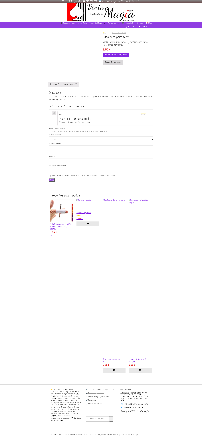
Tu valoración (55, 144)
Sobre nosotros (126, 389)
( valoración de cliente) (119, 33)
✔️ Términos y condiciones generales (100, 389)
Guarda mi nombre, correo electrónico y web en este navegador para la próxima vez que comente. (84, 176)
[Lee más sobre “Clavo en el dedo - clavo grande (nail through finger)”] (61, 235)
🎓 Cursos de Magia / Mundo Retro (73, 23)
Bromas (140, 23)
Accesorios (112, 23)
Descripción (55, 84)
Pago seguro (92, 400)
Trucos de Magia (96, 23)
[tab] (55, 84)
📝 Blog (149, 23)
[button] (87, 223)
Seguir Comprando (112, 62)
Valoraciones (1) (70, 84)
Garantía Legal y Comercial (98, 397)
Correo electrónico (57, 166)
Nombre (52, 156)
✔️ (87, 393)
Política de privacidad (96, 393)
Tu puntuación (55, 135)
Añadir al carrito (116, 54)
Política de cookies (95, 404)
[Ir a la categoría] (111, 419)
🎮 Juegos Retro (128, 23)
